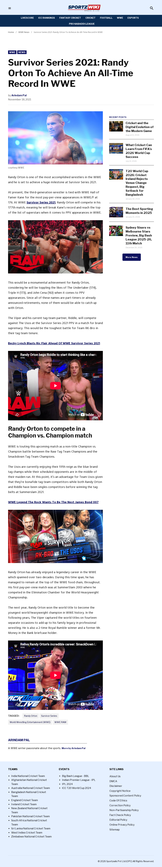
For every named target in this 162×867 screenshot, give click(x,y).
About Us (115, 776)
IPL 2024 (67, 784)
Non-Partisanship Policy (124, 810)
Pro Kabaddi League (82, 23)
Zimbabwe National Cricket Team (31, 836)
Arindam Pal (19, 95)
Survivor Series (49, 715)
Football (106, 17)
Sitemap (114, 829)
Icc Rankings (46, 17)
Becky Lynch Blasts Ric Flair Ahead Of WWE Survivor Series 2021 (54, 343)
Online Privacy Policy (121, 824)
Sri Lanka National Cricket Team (30, 828)
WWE (120, 17)
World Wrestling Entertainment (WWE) (30, 722)
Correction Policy (120, 805)
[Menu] (9, 8)
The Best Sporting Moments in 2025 (139, 211)
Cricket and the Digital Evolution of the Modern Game (140, 127)
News (21, 52)
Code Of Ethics (118, 800)
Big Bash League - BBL (75, 776)
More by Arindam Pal (73, 748)
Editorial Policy (118, 819)
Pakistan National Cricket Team (30, 816)
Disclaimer (115, 785)
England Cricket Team (24, 800)
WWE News (23, 32)
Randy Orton (30, 715)
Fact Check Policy (120, 815)
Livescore (27, 17)
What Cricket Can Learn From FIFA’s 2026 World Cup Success (139, 151)
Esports (133, 17)
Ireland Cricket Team (24, 804)
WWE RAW (60, 722)
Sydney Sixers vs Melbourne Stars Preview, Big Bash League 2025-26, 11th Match (139, 235)
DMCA (113, 781)
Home (11, 32)
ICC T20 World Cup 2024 (76, 788)
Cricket (90, 17)
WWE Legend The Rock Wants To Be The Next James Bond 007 (53, 502)
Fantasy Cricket (70, 17)
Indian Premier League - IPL (79, 779)
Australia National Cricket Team (30, 788)
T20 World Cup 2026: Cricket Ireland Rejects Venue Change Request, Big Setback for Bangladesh (137, 183)
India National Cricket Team (28, 776)
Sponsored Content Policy (125, 795)
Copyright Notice (120, 790)
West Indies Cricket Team (26, 832)
